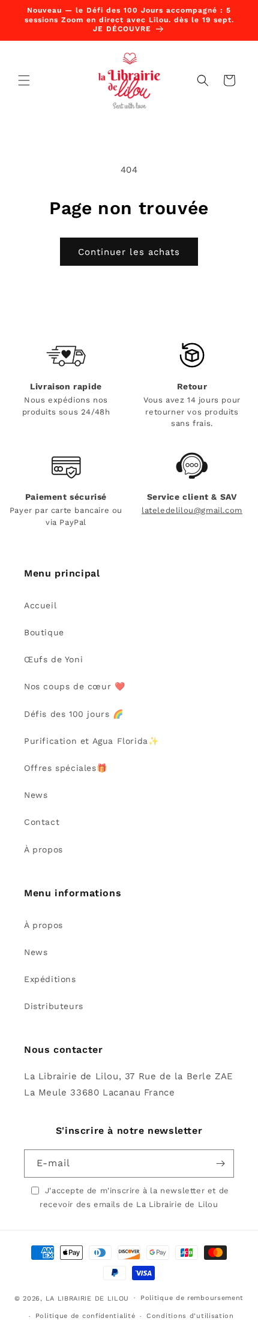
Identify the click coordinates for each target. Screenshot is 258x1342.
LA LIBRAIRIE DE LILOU (88, 1298)
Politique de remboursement (192, 1298)
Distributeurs (53, 1006)
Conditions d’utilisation (190, 1316)
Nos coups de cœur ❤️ (74, 686)
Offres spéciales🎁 (65, 768)
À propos (43, 849)
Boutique (44, 632)
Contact (41, 822)
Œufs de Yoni (53, 659)
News (35, 795)
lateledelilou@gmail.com (192, 510)
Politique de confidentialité (85, 1316)
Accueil (40, 605)
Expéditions (50, 979)
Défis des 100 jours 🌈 (74, 714)
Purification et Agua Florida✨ (91, 741)
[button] (24, 80)
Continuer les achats (129, 252)
